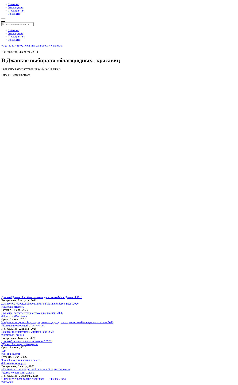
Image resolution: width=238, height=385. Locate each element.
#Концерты (31, 344)
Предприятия (16, 10)
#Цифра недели (10, 353)
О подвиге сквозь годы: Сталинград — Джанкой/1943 (33, 378)
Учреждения (15, 7)
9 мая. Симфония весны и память (21, 360)
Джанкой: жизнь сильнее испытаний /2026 (26, 341)
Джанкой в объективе (25, 297)
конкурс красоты (48, 297)
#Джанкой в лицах (12, 344)
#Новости (7, 316)
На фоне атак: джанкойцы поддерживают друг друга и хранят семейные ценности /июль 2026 (57, 322)
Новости (13, 4)
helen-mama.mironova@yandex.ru (43, 45)
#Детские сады (10, 372)
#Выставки (20, 316)
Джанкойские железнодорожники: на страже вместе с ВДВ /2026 (40, 303)
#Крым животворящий (15, 325)
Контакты (14, 13)
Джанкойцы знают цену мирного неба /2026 (27, 331)
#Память (19, 306)
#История (7, 306)
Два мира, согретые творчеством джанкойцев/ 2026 (32, 312)
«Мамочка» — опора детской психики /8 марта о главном (35, 369)
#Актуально (36, 325)
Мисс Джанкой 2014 (70, 297)
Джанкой (6, 297)
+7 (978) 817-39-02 (12, 45)
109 (3, 350)
